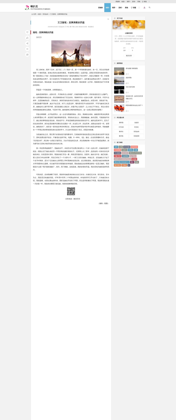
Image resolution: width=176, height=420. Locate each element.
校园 (123, 1)
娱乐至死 (125, 153)
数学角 (121, 136)
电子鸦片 (117, 165)
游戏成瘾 (127, 147)
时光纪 (136, 127)
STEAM (121, 127)
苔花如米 (45, 14)
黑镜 (138, 1)
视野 (128, 1)
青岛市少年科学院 (135, 153)
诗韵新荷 (136, 136)
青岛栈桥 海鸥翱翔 (132, 68)
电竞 (116, 147)
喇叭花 (34, 6)
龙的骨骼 (128, 77)
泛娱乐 (124, 150)
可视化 (124, 165)
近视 (120, 147)
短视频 (134, 159)
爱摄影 (118, 1)
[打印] (70, 26)
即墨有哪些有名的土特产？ (134, 105)
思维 (133, 1)
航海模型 (134, 147)
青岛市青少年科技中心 (122, 162)
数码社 (121, 131)
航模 (136, 162)
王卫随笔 (117, 153)
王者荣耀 (117, 150)
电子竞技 (133, 156)
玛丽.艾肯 (118, 156)
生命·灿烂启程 (130, 87)
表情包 (130, 150)
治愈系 (136, 122)
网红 (132, 162)
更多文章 (129, 55)
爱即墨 (121, 122)
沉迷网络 (125, 156)
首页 (34, 14)
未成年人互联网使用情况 (122, 159)
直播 (135, 150)
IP (129, 165)
